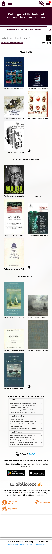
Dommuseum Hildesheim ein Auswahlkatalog (24, 423)
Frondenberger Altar (16, 426)
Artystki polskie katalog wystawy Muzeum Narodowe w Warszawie (30, 412)
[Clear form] (43, 43)
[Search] (48, 38)
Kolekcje (19, 43)
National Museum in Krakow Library (24, 30)
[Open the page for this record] (15, 72)
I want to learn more (15, 544)
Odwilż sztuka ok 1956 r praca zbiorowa (22, 405)
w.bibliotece (13, 492)
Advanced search (8, 43)
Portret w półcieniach (16, 419)
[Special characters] (49, 43)
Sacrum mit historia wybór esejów (20, 437)
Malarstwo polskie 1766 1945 (19, 407)
